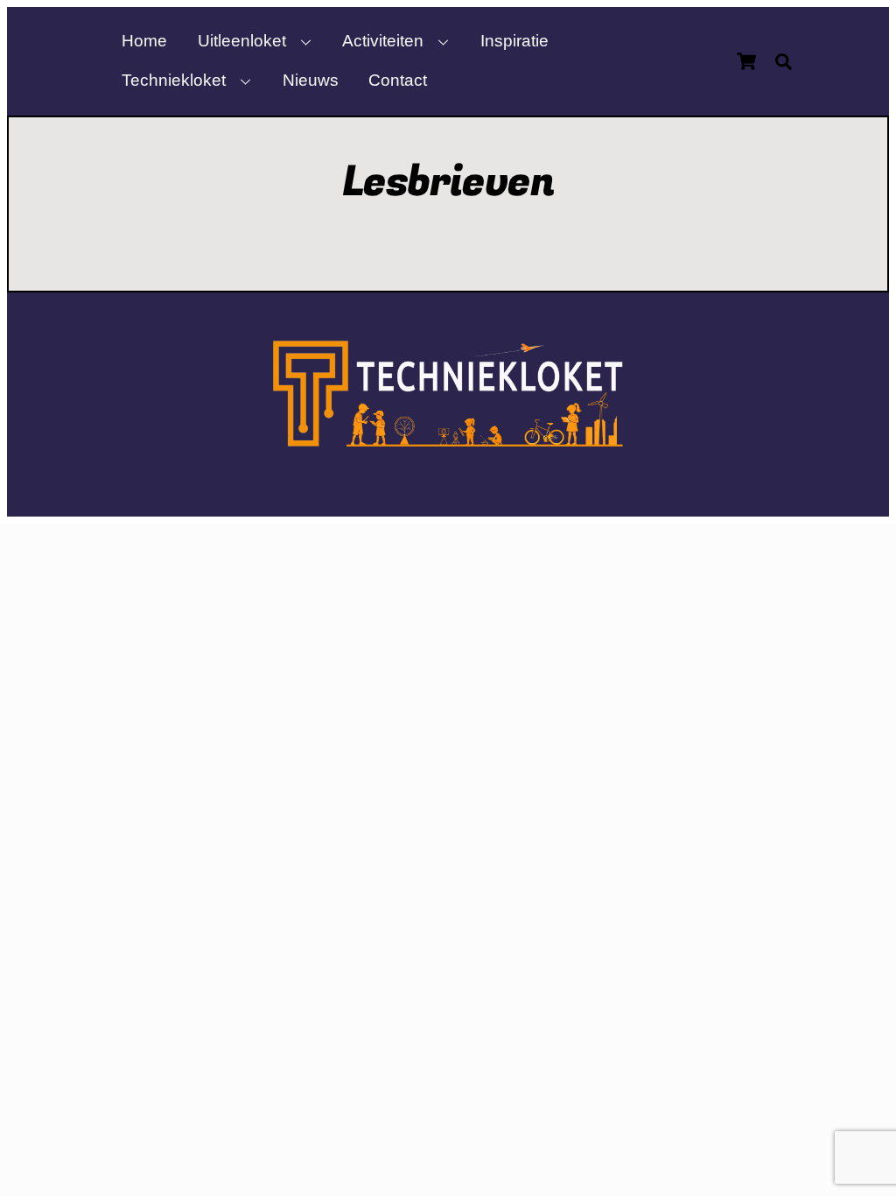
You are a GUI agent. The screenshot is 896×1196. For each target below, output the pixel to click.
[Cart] (746, 61)
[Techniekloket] (448, 439)
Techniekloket (174, 80)
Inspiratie (514, 41)
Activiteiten (383, 41)
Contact (397, 80)
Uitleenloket (242, 41)
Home (144, 41)
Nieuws (311, 80)
